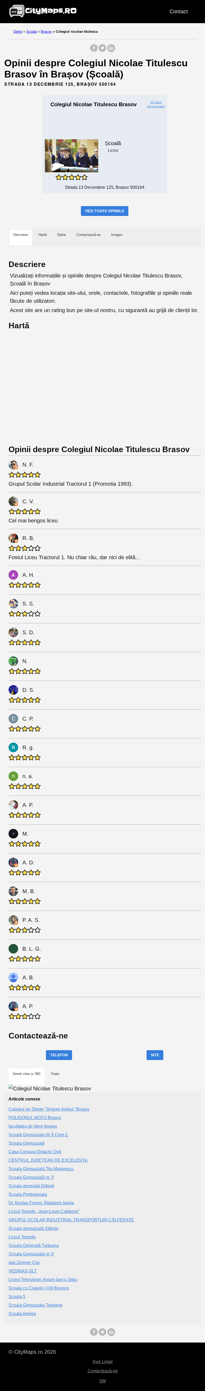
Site (155, 1055)
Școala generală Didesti (31, 1186)
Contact (178, 11)
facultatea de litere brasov (33, 1126)
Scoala (31, 32)
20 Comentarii (155, 106)
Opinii (17, 32)
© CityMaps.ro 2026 (32, 1352)
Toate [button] (55, 1074)
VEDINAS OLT (23, 1271)
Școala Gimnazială (27, 1143)
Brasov (46, 32)
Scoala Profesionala (28, 1194)
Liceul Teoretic (22, 1237)
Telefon (59, 1055)
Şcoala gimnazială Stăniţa (33, 1228)
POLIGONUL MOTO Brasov (35, 1117)
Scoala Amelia (22, 1313)
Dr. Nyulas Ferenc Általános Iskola (41, 1203)
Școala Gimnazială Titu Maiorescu (41, 1169)
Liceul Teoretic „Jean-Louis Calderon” (44, 1211)
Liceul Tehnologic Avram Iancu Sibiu (43, 1279)
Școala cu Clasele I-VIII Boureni (39, 1288)
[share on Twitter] (102, 50)
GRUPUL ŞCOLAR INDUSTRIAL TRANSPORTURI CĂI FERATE (71, 1220)
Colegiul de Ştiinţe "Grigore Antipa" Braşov (49, 1109)
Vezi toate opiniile (104, 211)
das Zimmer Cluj (24, 1262)
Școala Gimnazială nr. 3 (31, 1177)
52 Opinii (156, 102)
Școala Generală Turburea (34, 1245)
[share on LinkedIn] (111, 50)
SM (102, 1381)
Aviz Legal (103, 1361)
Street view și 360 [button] (26, 1074)
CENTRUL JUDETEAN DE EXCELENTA (48, 1160)
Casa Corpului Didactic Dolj (35, 1151)
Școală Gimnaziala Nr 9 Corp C (38, 1134)
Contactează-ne (103, 1371)
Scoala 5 (17, 1296)
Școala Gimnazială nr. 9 (31, 1254)
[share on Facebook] (94, 50)
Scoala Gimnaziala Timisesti (35, 1305)
